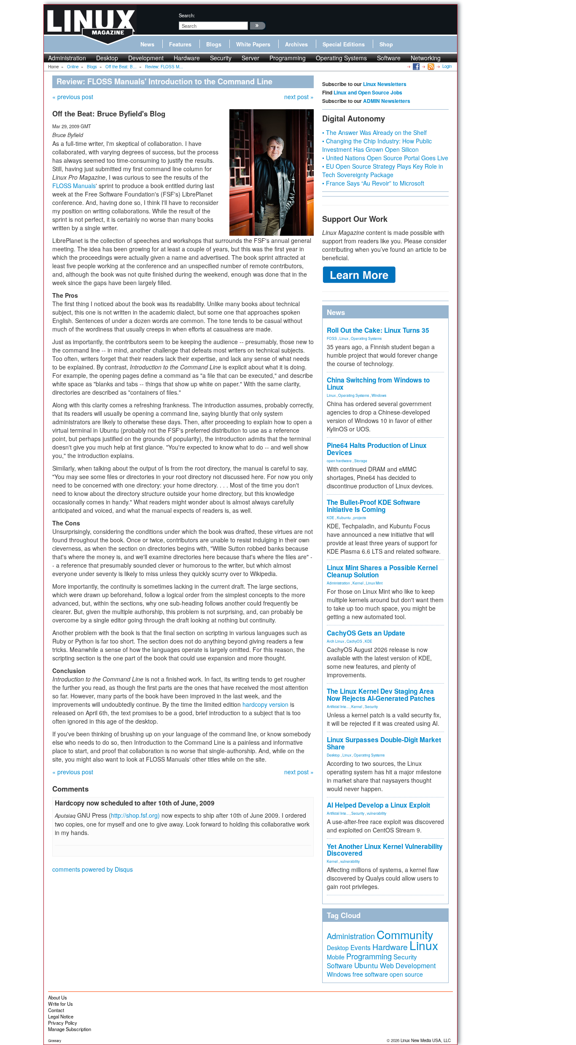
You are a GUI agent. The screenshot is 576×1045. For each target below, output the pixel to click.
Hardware (187, 58)
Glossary (54, 1040)
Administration (67, 58)
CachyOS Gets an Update (366, 633)
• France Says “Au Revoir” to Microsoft (373, 183)
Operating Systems (341, 58)
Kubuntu (344, 517)
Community (405, 934)
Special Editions (344, 44)
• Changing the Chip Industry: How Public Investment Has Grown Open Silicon (377, 145)
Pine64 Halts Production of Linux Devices (377, 449)
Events (360, 947)
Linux (343, 338)
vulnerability (376, 813)
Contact (56, 1010)
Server (250, 58)
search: (187, 15)
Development (146, 58)
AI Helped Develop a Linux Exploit (378, 805)
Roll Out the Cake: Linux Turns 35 (378, 330)
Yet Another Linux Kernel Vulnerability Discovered (385, 850)
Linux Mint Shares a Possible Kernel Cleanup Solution (382, 571)
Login (447, 66)
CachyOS (354, 641)
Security (220, 58)
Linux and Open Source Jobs (368, 92)
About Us (57, 997)
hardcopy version (265, 704)
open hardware (339, 460)
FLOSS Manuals (74, 185)
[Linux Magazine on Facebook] (416, 66)
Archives (296, 44)
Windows (378, 395)
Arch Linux (335, 641)
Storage (360, 460)
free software (370, 974)
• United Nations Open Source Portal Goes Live (385, 158)
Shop (386, 44)
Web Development (408, 965)
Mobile (336, 957)
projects (359, 517)
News (147, 44)
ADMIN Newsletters (386, 101)
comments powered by (92, 869)
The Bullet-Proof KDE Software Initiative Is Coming (373, 506)
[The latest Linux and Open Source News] (430, 66)
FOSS (332, 338)
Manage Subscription (69, 1029)
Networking (426, 58)
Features (180, 44)
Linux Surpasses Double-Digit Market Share (384, 743)
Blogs (213, 44)
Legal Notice (60, 1016)
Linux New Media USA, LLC (426, 1040)
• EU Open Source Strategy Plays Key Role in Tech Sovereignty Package (382, 170)
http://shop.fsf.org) (135, 815)
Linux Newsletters (384, 84)
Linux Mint (374, 582)
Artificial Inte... (338, 706)
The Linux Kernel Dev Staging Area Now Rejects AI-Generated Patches (381, 695)
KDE (330, 517)
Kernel (358, 582)
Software (389, 58)
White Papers (253, 44)
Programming (287, 58)
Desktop (107, 58)
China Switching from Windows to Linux (378, 383)
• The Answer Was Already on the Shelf (374, 132)
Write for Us (60, 1003)
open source (406, 974)
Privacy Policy (62, 1022)
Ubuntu (366, 965)
